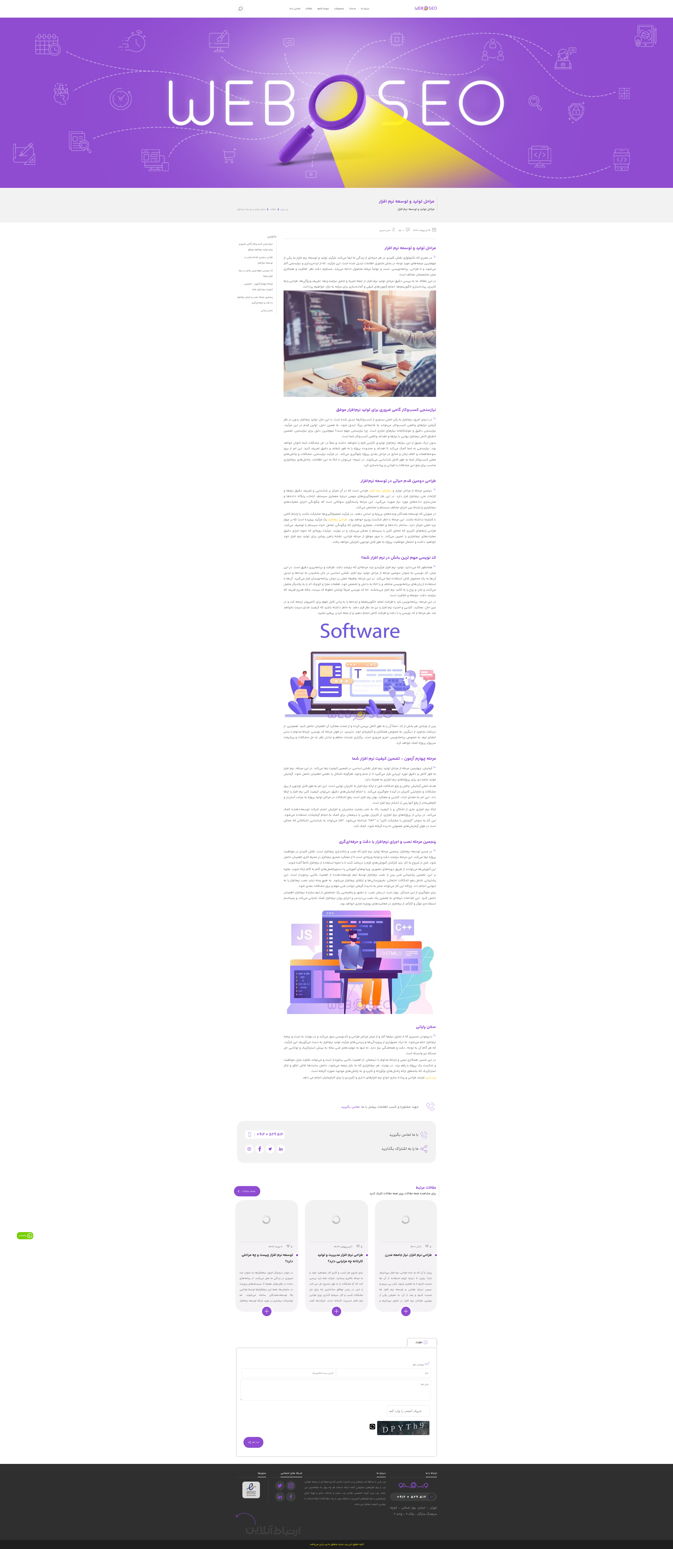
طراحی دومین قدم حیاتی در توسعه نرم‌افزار (258, 260)
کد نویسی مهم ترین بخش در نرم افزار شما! (256, 273)
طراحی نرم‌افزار (337, 519)
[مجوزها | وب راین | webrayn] (251, 1484)
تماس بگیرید (350, 1107)
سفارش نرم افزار (381, 490)
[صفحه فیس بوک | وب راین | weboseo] (291, 1497)
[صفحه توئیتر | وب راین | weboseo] (280, 1486)
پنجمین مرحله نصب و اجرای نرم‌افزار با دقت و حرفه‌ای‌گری (255, 300)
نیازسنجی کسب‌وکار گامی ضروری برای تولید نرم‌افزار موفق (256, 247)
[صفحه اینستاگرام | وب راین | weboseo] (291, 1486)
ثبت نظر (255, 1442)
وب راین (430, 1077)
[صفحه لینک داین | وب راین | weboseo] (280, 1497)
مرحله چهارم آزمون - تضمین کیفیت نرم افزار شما (258, 287)
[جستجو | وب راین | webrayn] (240, 8)
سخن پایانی (267, 311)
